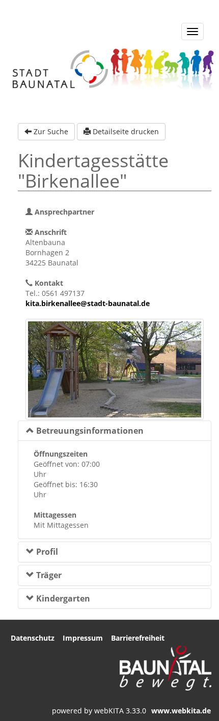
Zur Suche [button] (50, 131)
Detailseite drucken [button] (125, 131)
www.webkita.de (181, 710)
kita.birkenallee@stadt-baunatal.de (87, 303)
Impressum (83, 638)
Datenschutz (32, 638)
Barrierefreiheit (138, 638)
